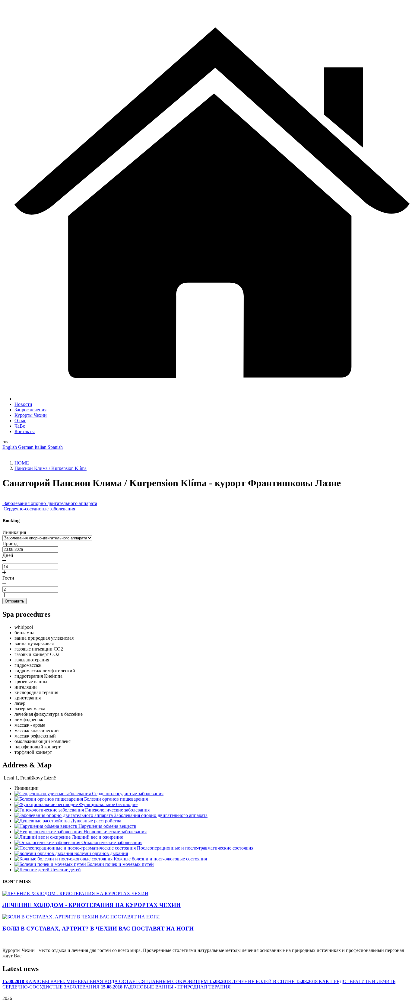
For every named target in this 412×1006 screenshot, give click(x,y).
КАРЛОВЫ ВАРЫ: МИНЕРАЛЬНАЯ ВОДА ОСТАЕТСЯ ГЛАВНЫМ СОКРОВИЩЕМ (105, 981)
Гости (8, 577)
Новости (23, 404)
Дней (7, 555)
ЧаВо (19, 426)
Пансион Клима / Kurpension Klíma (50, 468)
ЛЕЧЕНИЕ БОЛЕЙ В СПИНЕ (252, 981)
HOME (21, 462)
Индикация (14, 532)
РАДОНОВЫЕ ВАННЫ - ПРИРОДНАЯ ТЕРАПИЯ (166, 986)
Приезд (9, 543)
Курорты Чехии (30, 415)
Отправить (14, 601)
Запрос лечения (30, 409)
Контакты (24, 431)
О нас (20, 420)
